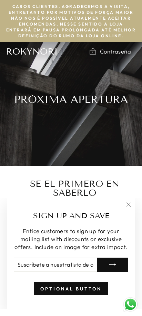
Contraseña (115, 51)
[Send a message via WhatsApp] (130, 304)
